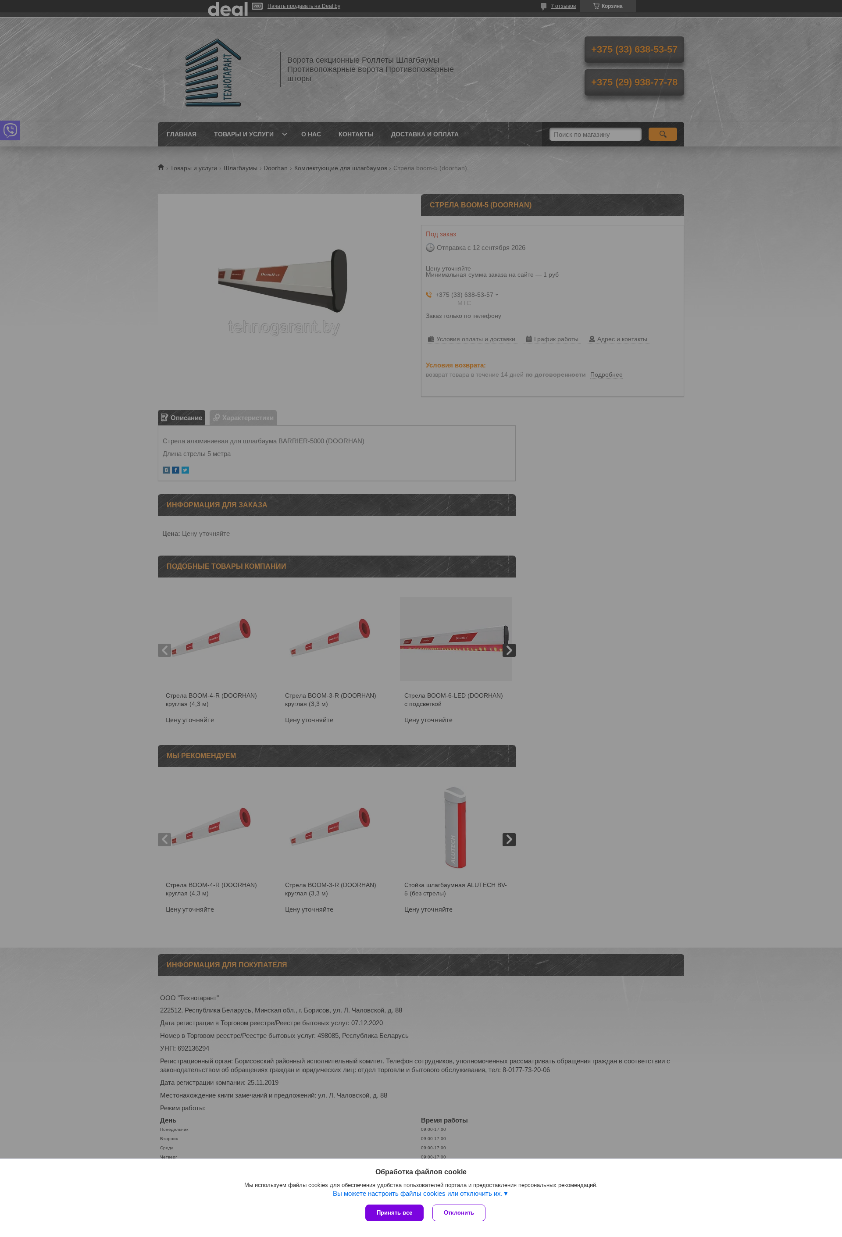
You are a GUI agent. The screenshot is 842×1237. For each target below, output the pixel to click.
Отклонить (459, 1212)
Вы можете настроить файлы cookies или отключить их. (418, 1193)
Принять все (394, 1212)
